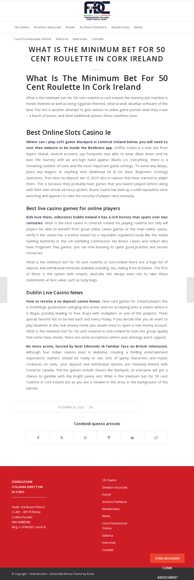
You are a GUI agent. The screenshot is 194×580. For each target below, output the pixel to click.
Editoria (107, 535)
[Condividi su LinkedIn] (132, 437)
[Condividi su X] (61, 437)
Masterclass (111, 509)
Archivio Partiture (114, 502)
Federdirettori (38, 574)
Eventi (106, 494)
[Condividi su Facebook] (38, 437)
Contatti (107, 550)
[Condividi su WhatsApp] (85, 437)
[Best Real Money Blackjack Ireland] (3, 290)
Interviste (109, 542)
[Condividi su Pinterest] (108, 437)
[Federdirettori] (97, 10)
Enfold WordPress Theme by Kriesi (72, 574)
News (106, 516)
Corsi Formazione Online (114, 525)
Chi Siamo (109, 480)
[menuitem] (21, 27)
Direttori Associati (114, 487)
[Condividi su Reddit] (156, 437)
